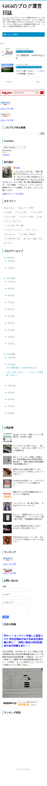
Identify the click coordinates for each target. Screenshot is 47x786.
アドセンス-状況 (36, 212)
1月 (9, 344)
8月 (9, 295)
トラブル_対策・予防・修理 (14, 225)
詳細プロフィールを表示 (13, 194)
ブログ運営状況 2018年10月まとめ (21, 368)
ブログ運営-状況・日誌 (12, 239)
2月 (9, 268)
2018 (9, 354)
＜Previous (8, 82)
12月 (10, 357)
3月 (9, 330)
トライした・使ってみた (12, 221)
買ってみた (8, 243)
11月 (10, 282)
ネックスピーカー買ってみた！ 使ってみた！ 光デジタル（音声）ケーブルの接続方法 (28, 448)
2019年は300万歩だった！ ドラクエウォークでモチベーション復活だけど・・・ (28, 483)
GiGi (18, 168)
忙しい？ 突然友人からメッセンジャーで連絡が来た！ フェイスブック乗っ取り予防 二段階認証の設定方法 (28, 517)
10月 (10, 386)
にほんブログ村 (6, 109)
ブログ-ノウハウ (31, 230)
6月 (9, 309)
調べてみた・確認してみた (33, 239)
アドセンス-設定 (9, 217)
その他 (39, 217)
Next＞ (38, 82)
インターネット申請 (26, 217)
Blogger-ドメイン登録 (25, 208)
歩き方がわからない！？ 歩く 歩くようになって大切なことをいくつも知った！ (28, 539)
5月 (9, 261)
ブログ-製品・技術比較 (27, 234)
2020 (9, 258)
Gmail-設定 (8, 212)
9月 (9, 288)
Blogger (27, 769)
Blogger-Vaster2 (9, 208)
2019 (9, 278)
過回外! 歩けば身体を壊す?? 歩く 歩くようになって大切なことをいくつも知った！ (28, 471)
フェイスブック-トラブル (13, 230)
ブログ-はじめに (9, 234)
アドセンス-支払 (21, 212)
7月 (9, 302)
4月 (9, 323)
